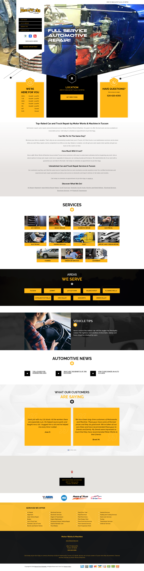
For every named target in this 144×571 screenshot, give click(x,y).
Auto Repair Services (72, 541)
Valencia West (91, 291)
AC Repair (31, 188)
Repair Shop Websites (40, 566)
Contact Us (25, 30)
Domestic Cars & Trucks (78, 188)
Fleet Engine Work (83, 519)
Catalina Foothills (42, 298)
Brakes (57, 188)
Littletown (72, 291)
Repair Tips (24, 26)
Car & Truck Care (65, 188)
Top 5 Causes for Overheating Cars (39, 372)
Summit (52, 291)
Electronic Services (63, 190)
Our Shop (24, 19)
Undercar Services (105, 523)
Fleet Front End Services (85, 521)
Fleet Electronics (83, 517)
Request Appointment (30, 46)
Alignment (37, 188)
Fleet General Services (84, 523)
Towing (102, 519)
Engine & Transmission (80, 190)
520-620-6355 (32, 41)
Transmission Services (106, 521)
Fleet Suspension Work (84, 526)
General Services (105, 512)
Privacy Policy (67, 566)
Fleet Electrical (82, 514)
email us (90, 178)
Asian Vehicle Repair (48, 188)
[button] (72, 472)
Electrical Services (110, 188)
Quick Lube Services (106, 517)
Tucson (33, 291)
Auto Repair (25, 23)
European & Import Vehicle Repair (60, 521)
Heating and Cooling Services (108, 514)
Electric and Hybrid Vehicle (95, 188)
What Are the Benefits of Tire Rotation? (75, 372)
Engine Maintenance (56, 519)
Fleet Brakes (54, 526)
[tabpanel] (47, 427)
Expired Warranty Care (57, 523)
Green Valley (101, 298)
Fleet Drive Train (82, 512)
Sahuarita (82, 298)
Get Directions (72, 97)
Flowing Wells (111, 291)
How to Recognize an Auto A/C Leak (108, 372)
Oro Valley (62, 298)
